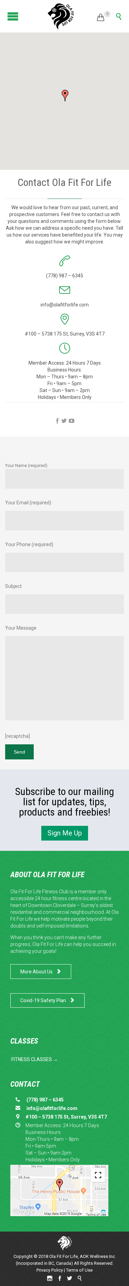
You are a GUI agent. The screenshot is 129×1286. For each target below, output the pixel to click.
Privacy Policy (49, 1270)
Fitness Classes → (34, 1059)
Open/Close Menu (11, 16)
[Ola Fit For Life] (61, 16)
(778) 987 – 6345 (45, 1099)
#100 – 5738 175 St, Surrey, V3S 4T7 (65, 334)
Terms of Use (79, 1270)
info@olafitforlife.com (51, 1108)
